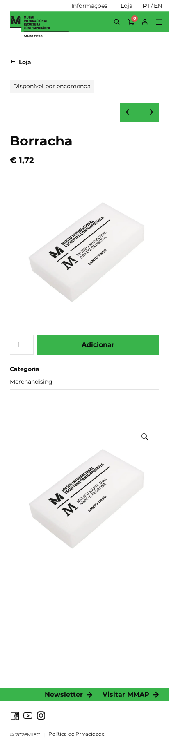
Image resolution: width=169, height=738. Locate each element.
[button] (158, 22)
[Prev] (129, 112)
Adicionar (98, 345)
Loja (25, 62)
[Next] (149, 112)
